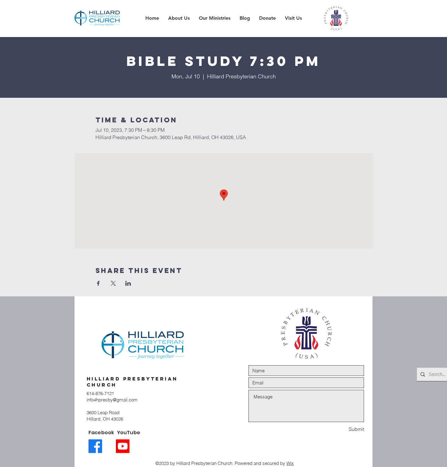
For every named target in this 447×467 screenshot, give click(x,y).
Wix (290, 463)
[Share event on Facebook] (98, 283)
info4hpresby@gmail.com (112, 400)
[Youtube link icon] (123, 446)
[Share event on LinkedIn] (128, 283)
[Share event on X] (113, 283)
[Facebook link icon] (95, 446)
